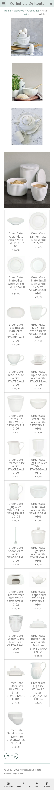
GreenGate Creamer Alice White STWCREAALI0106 (16, 466)
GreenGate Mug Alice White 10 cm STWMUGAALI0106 (38, 331)
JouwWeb (19, 773)
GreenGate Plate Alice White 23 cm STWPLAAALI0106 (16, 284)
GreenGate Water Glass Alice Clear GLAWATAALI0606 (15, 642)
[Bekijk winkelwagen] (51, 3)
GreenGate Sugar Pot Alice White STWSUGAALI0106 (38, 554)
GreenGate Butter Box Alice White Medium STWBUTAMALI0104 (38, 643)
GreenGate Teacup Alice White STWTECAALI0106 (15, 378)
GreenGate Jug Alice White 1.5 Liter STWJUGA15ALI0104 (38, 691)
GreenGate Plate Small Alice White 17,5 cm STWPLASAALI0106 (38, 285)
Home (7, 10)
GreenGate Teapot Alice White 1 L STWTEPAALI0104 (38, 598)
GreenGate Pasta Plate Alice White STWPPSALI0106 (16, 240)
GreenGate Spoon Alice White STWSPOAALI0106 (15, 554)
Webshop (19, 10)
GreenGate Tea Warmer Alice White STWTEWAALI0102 (15, 598)
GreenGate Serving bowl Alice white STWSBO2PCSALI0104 (16, 737)
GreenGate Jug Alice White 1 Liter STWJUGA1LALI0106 (15, 510)
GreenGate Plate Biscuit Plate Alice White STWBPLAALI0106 (15, 332)
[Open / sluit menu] (3, 3)
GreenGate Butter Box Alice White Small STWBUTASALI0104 (16, 691)
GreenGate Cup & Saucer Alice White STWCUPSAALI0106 (38, 378)
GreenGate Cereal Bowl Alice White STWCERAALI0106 (38, 422)
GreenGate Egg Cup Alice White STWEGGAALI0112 (38, 466)
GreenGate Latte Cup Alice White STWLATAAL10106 (15, 422)
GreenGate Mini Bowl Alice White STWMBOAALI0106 (38, 510)
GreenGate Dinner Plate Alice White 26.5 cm (38, 238)
